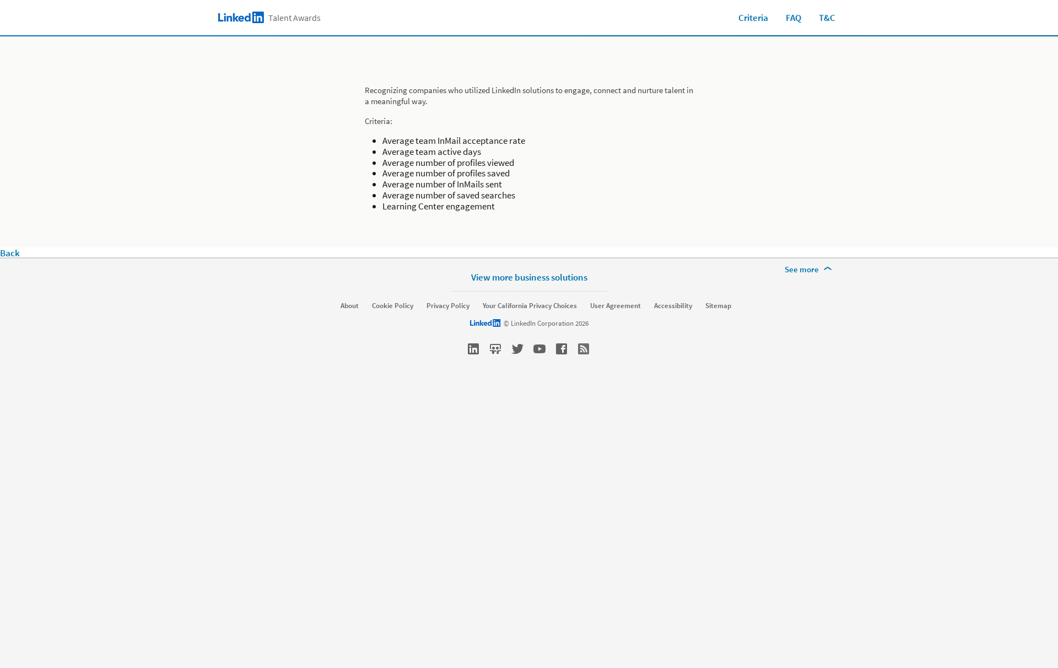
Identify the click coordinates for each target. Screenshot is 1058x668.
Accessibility (673, 305)
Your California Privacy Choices (530, 305)
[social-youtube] (539, 349)
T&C (827, 18)
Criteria (753, 18)
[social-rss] (584, 349)
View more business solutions (529, 277)
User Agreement (615, 305)
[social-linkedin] (473, 349)
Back (10, 253)
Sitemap (718, 305)
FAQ (793, 18)
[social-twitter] (517, 349)
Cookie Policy (392, 305)
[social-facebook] (561, 349)
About (350, 305)
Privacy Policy (448, 305)
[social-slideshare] (495, 349)
